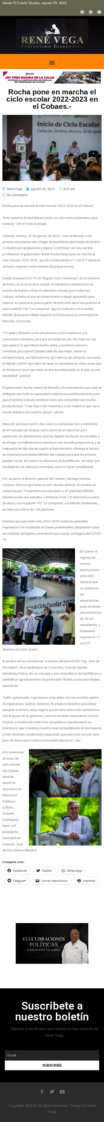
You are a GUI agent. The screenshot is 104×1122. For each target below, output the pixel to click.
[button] (52, 63)
